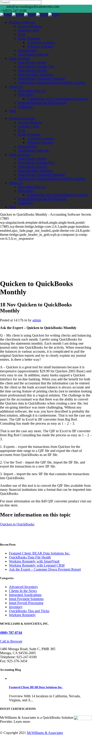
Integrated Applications (25, 595)
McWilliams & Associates (45, 733)
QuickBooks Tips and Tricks (29, 611)
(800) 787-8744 (11, 632)
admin (36, 320)
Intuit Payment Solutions (26, 599)
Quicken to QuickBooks (17, 524)
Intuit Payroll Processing (26, 603)
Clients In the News (23, 591)
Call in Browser (11, 641)
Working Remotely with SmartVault (34, 561)
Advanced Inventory (23, 587)
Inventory (16, 607)
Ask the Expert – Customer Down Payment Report (45, 569)
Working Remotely (22, 615)
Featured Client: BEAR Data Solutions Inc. (39, 553)
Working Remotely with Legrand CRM (37, 565)
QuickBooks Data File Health (30, 557)
